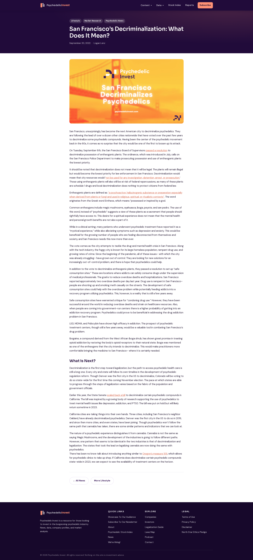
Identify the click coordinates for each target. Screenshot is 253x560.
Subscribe (205, 5)
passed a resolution (156, 150)
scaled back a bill (116, 395)
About (111, 527)
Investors (149, 522)
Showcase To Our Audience (122, 517)
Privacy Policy (189, 522)
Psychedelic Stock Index (120, 532)
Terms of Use (188, 517)
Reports (189, 5)
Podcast (149, 537)
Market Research (92, 21)
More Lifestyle (102, 480)
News (110, 537)
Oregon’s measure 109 (154, 453)
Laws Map (150, 532)
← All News (79, 480)
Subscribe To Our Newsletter (122, 522)
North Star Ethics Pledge (194, 532)
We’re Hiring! (114, 542)
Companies (150, 517)
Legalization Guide (154, 527)
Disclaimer (187, 527)
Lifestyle (75, 21)
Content (145, 5)
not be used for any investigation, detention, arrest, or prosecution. (143, 177)
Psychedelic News (114, 21)
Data (158, 5)
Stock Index (174, 5)
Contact (149, 542)
